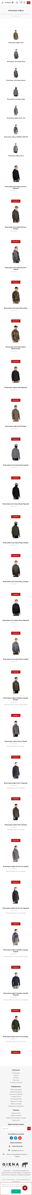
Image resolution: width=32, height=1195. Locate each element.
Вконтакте (11, 1138)
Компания (16, 1070)
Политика (16, 1080)
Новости (16, 1075)
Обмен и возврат (16, 1104)
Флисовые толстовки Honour (16, 80)
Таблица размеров (16, 1089)
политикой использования (8, 1186)
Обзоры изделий (16, 1115)
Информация (16, 1086)
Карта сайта (16, 1120)
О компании (16, 1073)
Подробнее (16, 201)
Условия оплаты (16, 1096)
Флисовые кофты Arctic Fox (16, 118)
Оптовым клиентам (16, 1082)
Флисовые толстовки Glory (16, 61)
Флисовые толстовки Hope (16, 99)
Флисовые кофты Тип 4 (16, 156)
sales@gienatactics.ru (17, 1150)
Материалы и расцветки (16, 1106)
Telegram (15, 1138)
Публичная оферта (16, 1092)
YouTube (20, 1138)
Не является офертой (16, 1094)
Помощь (16, 1110)
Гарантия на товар (16, 1101)
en (28, 2)
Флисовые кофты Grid (15, 42)
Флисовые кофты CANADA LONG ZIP (16, 137)
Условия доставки (16, 1099)
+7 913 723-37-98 (17, 1146)
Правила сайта (16, 1113)
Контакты (16, 1078)
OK (16, 1191)
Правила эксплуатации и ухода (16, 1118)
